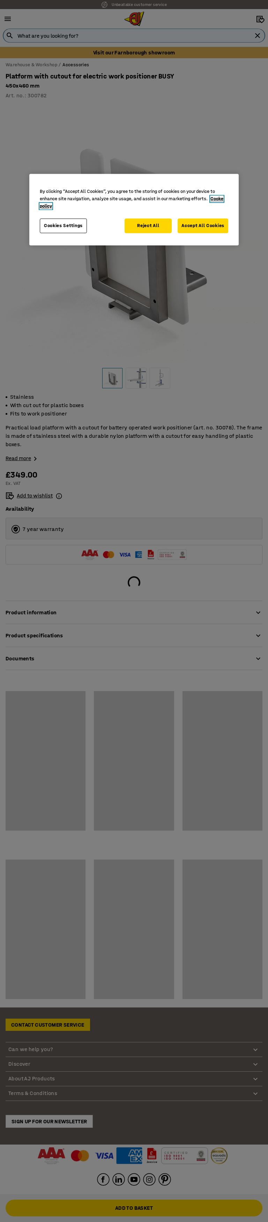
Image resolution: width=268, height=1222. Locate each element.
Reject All (148, 226)
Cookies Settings (63, 226)
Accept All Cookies (202, 226)
